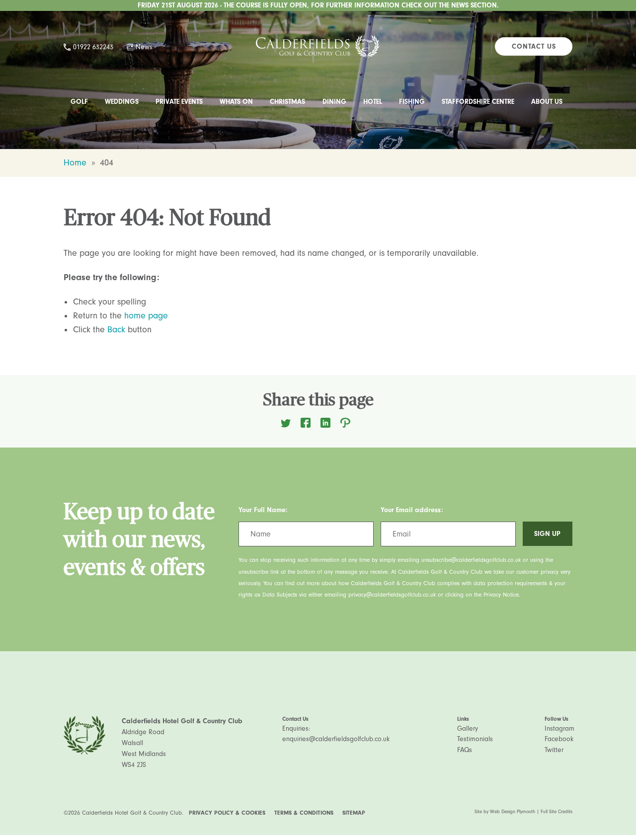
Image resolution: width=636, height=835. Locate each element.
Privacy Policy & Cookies (227, 812)
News (144, 47)
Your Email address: (412, 510)
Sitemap (353, 812)
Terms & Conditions (303, 812)
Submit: (534, 510)
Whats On (236, 101)
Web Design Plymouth (512, 812)
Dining (334, 101)
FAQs (464, 750)
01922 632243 (93, 47)
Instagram (559, 728)
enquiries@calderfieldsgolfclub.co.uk (336, 739)
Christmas (287, 101)
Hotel (372, 101)
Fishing (412, 101)
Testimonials (475, 739)
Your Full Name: (263, 510)
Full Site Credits (556, 812)
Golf (79, 101)
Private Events (179, 101)
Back (116, 329)
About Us (546, 101)
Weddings (122, 101)
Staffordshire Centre (478, 101)
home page (146, 315)
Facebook (559, 739)
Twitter (554, 750)
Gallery (467, 728)
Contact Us (534, 46)
